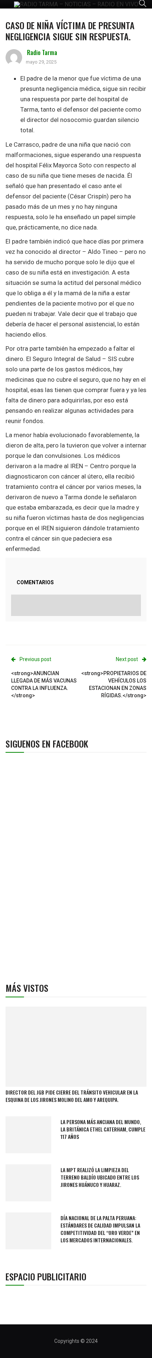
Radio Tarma (42, 52)
